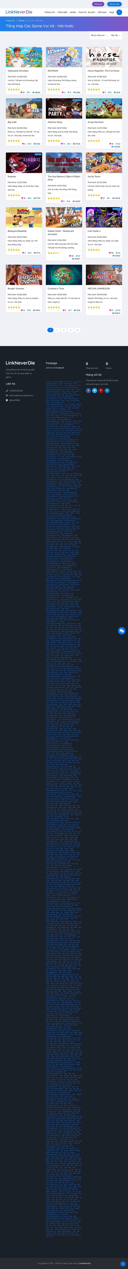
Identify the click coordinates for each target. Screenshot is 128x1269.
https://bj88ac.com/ (57, 742)
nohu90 (68, 563)
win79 (60, 468)
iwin (53, 432)
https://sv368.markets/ (52, 878)
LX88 (55, 865)
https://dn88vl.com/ (52, 1015)
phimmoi (53, 953)
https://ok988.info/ (51, 537)
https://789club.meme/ (53, 903)
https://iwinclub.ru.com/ (62, 434)
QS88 (76, 575)
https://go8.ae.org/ (60, 862)
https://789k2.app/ (64, 1015)
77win (74, 577)
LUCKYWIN (75, 1030)
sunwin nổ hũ (62, 762)
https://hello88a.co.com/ (71, 693)
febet (55, 970)
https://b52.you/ (75, 584)
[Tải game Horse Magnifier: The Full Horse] (104, 57)
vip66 (62, 395)
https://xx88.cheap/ (69, 1064)
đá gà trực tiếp (63, 785)
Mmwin (62, 757)
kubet (70, 383)
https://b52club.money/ (65, 485)
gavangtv (48, 410)
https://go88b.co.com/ (52, 562)
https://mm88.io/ (51, 419)
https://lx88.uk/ (63, 985)
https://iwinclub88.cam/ (65, 884)
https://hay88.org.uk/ (63, 813)
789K (55, 963)
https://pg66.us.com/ (52, 449)
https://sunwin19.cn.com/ (68, 442)
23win (68, 466)
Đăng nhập (114, 4)
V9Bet (68, 1051)
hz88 (65, 674)
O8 (75, 640)
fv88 (74, 991)
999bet (52, 835)
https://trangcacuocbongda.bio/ (67, 580)
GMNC (53, 502)
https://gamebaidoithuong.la (69, 631)
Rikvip (69, 432)
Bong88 (59, 483)
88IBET (62, 646)
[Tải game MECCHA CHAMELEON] (104, 275)
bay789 (64, 1087)
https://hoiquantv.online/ (53, 535)
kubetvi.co (49, 698)
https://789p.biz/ (51, 858)
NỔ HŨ (65, 550)
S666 (74, 766)
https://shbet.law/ (75, 518)
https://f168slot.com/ (52, 451)
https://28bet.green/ (52, 875)
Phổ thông (16, 84)
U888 (60, 620)
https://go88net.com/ (67, 595)
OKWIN (64, 1092)
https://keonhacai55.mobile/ (54, 588)
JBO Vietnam (78, 985)
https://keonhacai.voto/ (53, 462)
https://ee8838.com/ (56, 652)
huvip (47, 886)
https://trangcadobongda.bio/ (55, 522)
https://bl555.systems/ (72, 605)
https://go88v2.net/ (52, 807)
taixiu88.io (73, 661)
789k (52, 655)
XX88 (66, 406)
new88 (57, 798)
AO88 (51, 582)
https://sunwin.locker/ (57, 406)
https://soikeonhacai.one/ (53, 676)
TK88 (66, 772)
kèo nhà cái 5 (68, 792)
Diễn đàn (102, 12)
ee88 (56, 685)
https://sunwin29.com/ (52, 766)
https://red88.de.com (52, 871)
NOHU (67, 818)
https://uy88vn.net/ (52, 1087)
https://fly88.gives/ (67, 535)
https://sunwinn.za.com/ (70, 494)
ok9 (80, 415)
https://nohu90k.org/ (52, 1017)
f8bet (67, 513)
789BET (72, 513)
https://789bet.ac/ (64, 950)
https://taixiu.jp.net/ (65, 560)
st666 (71, 837)
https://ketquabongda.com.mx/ (67, 644)
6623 (80, 1058)
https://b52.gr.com (51, 1049)
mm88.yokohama (71, 899)
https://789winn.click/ (64, 931)
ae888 (74, 483)
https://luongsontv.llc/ (56, 674)
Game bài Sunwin (63, 1090)
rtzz (51, 965)
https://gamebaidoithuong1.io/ (55, 751)
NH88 (72, 1006)
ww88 (47, 653)
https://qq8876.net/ (52, 638)
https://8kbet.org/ (51, 470)
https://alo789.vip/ (51, 1038)
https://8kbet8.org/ (70, 520)
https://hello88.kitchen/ (53, 593)
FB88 (54, 614)
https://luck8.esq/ (67, 865)
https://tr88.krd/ (51, 1047)
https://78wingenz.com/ (53, 610)
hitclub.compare (64, 770)
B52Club (74, 563)
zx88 (78, 991)
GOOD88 (64, 1021)
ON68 (47, 723)
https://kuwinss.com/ (69, 933)
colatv (62, 400)
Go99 (66, 689)
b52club (53, 477)
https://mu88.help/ (56, 494)
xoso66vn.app (50, 850)
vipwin (53, 770)
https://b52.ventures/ (65, 768)
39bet (47, 802)
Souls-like (30, 186)
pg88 (77, 982)
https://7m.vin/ (73, 695)
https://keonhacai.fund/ (53, 395)
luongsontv (63, 408)
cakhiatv (54, 410)
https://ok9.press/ (51, 590)
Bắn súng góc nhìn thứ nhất (66, 244)
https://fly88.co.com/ (52, 620)
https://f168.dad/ (51, 622)
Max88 (75, 485)
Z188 (47, 582)
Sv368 (66, 453)
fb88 (67, 573)
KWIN (52, 893)
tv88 (62, 828)
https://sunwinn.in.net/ (52, 680)
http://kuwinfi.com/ (51, 888)
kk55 (64, 873)
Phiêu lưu (11, 132)
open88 (74, 449)
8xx (73, 417)
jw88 (47, 1042)
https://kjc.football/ (70, 481)
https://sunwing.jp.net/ (67, 700)
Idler (50, 193)
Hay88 (48, 642)
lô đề (56, 573)
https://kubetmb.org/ (59, 899)
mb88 (79, 625)
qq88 (70, 704)
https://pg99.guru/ (63, 1043)
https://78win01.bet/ (69, 607)
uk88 (75, 573)
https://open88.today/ (52, 453)
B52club (77, 539)
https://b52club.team (60, 554)
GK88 (76, 912)
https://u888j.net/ (61, 616)
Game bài (67, 522)
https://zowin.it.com (52, 712)
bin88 (47, 445)
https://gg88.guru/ (52, 612)
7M (67, 982)
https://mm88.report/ (73, 721)
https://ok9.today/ (55, 1008)
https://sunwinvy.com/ (61, 995)
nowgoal (57, 415)
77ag (64, 832)
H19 (55, 809)
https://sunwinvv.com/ (68, 712)
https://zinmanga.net (59, 382)
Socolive (70, 875)
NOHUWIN (55, 1053)
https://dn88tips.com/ (70, 935)
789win (48, 436)
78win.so (68, 528)
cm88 (63, 502)
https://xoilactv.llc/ (63, 815)
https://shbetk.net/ (51, 607)
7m (61, 415)
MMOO (74, 706)
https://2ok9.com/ (51, 507)
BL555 (58, 667)
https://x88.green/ (51, 637)
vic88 (70, 835)
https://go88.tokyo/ (64, 438)
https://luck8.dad (76, 680)
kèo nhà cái (68, 421)
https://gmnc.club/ (51, 665)
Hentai (73, 80)
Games (73, 12)
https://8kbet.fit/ (51, 968)
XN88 (53, 907)
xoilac (48, 406)
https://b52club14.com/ (53, 818)
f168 (64, 498)
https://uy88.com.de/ (70, 715)
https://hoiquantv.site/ (66, 533)
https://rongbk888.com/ (64, 419)
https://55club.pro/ (61, 706)
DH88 (75, 983)
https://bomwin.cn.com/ (53, 595)
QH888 (64, 826)
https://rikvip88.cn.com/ (73, 897)
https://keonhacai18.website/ (54, 532)
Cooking (70, 248)
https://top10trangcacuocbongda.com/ (60, 515)
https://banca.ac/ (66, 507)
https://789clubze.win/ (67, 479)
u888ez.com (54, 725)
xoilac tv (60, 383)
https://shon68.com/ (52, 1075)
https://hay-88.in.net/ (71, 697)
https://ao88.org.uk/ (65, 1094)
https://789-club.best (72, 757)
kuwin (78, 640)
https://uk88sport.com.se (67, 871)
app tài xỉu (62, 573)
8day (61, 543)
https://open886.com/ (65, 451)
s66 (47, 809)
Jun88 (65, 449)
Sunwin (60, 548)
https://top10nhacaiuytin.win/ (58, 417)
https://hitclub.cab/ (51, 584)
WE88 (52, 702)
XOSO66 (51, 809)
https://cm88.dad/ (65, 436)
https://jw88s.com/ (55, 882)
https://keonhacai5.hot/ (66, 749)
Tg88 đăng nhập (62, 691)
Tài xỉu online (78, 882)
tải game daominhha (60, 445)
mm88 (70, 1090)
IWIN (64, 389)
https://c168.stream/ (68, 914)
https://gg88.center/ (52, 547)
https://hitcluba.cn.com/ (69, 676)
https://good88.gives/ (52, 727)
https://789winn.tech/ (52, 937)
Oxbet (76, 1055)
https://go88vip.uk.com (58, 1023)
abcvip (51, 970)
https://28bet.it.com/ (52, 950)
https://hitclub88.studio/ (71, 736)
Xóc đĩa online (69, 430)
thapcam (70, 762)
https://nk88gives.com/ (65, 1036)
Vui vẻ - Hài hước (35, 20)
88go (47, 1090)
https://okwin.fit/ (67, 1085)
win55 (78, 805)
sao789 (52, 543)
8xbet (47, 702)
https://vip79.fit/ (76, 413)
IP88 (71, 1079)
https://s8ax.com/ (69, 1017)
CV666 (80, 1032)
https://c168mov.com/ (73, 620)
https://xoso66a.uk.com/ (53, 922)
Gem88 (67, 1055)
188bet (76, 1075)
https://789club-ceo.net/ (53, 586)
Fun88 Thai (77, 815)
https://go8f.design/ (52, 704)
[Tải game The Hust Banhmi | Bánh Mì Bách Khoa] (64, 162)
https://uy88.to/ (59, 850)
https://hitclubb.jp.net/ (67, 558)
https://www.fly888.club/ (70, 492)
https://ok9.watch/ (65, 578)
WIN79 (52, 1058)
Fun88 (66, 383)
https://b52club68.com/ (53, 597)
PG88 (59, 466)
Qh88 (70, 691)
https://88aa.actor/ (51, 485)
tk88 (73, 524)
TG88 (51, 865)
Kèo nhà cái (61, 648)
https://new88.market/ (58, 488)
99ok (65, 672)
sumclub (58, 635)
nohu (56, 668)
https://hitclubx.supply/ (53, 631)
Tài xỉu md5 (57, 959)
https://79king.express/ (53, 412)
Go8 (74, 1000)
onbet (47, 788)
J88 (64, 670)
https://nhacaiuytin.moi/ (53, 569)
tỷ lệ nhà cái (78, 653)
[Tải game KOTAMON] (64, 57)
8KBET (55, 698)
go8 (59, 627)
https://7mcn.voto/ (68, 575)
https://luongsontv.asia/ (53, 1068)
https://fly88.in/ (58, 817)
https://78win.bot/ (51, 490)
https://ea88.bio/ (51, 605)
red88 (66, 835)
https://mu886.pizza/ (70, 796)
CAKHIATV (64, 809)
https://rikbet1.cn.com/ (71, 597)
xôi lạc (69, 393)
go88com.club (69, 753)
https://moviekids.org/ (58, 633)
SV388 (68, 1006)
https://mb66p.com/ (75, 395)
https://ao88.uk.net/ (75, 772)
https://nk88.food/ (66, 922)
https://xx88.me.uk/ (52, 413)
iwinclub (76, 443)
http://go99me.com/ (74, 826)
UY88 (58, 708)
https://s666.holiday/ (52, 785)
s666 (52, 787)
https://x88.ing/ (54, 646)
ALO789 (77, 513)
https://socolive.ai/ (70, 828)
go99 (47, 625)
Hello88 (69, 807)
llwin (47, 873)
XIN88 (64, 882)
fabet (79, 573)
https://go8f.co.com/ (52, 998)
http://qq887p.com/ (63, 976)
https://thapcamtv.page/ (68, 1068)
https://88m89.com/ (72, 1023)
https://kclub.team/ (65, 427)
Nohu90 (58, 502)
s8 (66, 760)
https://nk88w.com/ (60, 886)
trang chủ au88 (73, 758)
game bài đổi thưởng (76, 698)
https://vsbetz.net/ (51, 852)
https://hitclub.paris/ (52, 1094)
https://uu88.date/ (55, 830)
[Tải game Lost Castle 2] (104, 217)
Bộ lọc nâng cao (98, 35)
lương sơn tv (61, 698)
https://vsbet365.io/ (64, 852)
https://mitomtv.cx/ (73, 824)
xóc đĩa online (50, 687)
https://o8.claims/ (75, 942)
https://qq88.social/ (68, 1012)
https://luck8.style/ (60, 856)
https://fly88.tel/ (51, 483)
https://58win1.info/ (54, 828)
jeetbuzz (48, 895)
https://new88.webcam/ (53, 539)
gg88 (51, 862)
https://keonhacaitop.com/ (66, 470)
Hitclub (69, 447)
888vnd (56, 993)
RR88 (72, 404)
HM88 (78, 706)
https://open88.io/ (51, 961)
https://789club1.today (53, 700)
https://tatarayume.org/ (67, 903)
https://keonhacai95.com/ (53, 473)
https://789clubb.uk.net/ (69, 556)
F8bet (51, 554)
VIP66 (58, 397)
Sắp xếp (114, 35)
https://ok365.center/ (67, 412)
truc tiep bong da (76, 382)
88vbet (52, 923)
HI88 (59, 1012)
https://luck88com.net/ (72, 987)
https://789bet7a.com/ (52, 740)
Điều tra (99, 302)
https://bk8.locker (63, 1010)
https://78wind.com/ (52, 524)
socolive (48, 393)
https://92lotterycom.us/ (53, 608)
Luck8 (72, 665)
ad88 (57, 918)
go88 (77, 391)
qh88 (62, 659)
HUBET (66, 848)
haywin (52, 764)
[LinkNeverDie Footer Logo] (20, 362)
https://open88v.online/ (67, 655)
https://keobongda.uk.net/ (61, 957)
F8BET (66, 788)
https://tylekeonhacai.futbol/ (54, 404)
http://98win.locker (59, 1045)
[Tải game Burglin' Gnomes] (24, 275)
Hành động (52, 132)
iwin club (66, 532)
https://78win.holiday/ (56, 944)
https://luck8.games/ (52, 867)
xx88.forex (74, 893)
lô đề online (53, 648)
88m (59, 978)
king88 (56, 905)
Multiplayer (37, 49)
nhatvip (48, 770)
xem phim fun (67, 483)
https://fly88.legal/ (55, 640)
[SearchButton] (119, 12)
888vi (52, 993)
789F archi (77, 1002)
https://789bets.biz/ (71, 610)
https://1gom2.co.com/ (67, 593)
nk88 (55, 713)
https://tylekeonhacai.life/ (66, 464)
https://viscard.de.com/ (53, 843)
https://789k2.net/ (61, 893)
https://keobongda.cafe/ (53, 487)
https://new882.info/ (52, 832)
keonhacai (49, 663)
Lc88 (78, 644)
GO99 (75, 648)
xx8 (54, 918)
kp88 (60, 998)
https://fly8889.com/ (65, 547)
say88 (60, 728)
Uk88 (80, 1055)
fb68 (77, 1088)
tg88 (52, 618)
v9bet (74, 393)
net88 (70, 500)
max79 (78, 871)
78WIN (48, 839)
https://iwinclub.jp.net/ (52, 558)
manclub (48, 502)
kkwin (67, 888)
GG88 (51, 445)
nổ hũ (60, 447)
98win (75, 638)
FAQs (111, 12)
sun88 (76, 1051)
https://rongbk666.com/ (53, 421)
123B (61, 837)
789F (47, 833)
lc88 (57, 848)
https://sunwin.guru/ (60, 582)
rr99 (55, 1090)
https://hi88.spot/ (51, 987)
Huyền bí (56, 302)
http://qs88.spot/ (51, 927)
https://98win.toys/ (62, 858)
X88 (72, 882)
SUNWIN (72, 633)
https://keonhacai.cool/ (63, 526)
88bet (57, 670)
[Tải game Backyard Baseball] (24, 217)
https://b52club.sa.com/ (53, 442)
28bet (70, 728)
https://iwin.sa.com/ (52, 438)
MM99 (67, 850)
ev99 (59, 659)
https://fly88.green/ (66, 530)
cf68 (52, 803)
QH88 (60, 933)
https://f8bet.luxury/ (52, 1062)
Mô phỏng (30, 80)
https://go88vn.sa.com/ (53, 517)
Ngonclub (59, 498)
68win (70, 674)
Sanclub (67, 503)
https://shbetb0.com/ (56, 520)
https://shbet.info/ (52, 577)
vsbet (71, 573)
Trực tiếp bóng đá (57, 393)
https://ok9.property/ (58, 528)
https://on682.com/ (64, 803)
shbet (59, 637)
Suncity (48, 1013)
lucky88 (62, 772)
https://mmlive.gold (63, 629)
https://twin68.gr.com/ (52, 822)
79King (70, 505)
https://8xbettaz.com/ (57, 689)
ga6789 (52, 545)
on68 (51, 762)
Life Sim (11, 80)
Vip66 (66, 395)
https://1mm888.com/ (52, 1066)
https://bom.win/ (51, 498)
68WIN (77, 723)
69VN (59, 980)
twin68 (48, 706)
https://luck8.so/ (51, 667)
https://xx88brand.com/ (71, 440)
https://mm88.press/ (52, 440)
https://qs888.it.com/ (52, 920)
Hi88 (47, 1085)
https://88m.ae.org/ (64, 777)
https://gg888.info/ (51, 972)
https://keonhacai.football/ (54, 389)
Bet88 (64, 455)
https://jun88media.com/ (53, 901)
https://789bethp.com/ (61, 618)
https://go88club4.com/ (53, 503)
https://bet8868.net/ (67, 1002)
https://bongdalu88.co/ (53, 500)
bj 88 (77, 712)
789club (75, 473)
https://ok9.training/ (52, 914)
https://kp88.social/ (67, 667)
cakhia (72, 603)
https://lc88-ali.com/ (52, 738)
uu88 (63, 487)
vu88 (74, 783)
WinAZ (76, 923)
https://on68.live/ (54, 873)
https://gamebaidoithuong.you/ (55, 513)
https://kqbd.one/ (66, 569)
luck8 (75, 627)
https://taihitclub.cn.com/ (68, 517)
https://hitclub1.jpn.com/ (53, 745)
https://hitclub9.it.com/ (65, 702)
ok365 (68, 832)
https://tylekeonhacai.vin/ (53, 565)
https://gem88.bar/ (64, 413)
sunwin (61, 385)
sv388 (75, 383)
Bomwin (63, 472)
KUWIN (62, 818)
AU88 (50, 758)
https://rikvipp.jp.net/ (52, 560)
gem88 (48, 464)
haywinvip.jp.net (50, 755)
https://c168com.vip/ (52, 929)
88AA (78, 845)
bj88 (47, 528)
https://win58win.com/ (52, 1000)
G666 (73, 832)
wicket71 (54, 895)
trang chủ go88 (54, 772)
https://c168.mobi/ (68, 1019)
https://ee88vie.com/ (70, 385)
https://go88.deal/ (51, 460)
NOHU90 (64, 635)
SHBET (74, 427)
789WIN (64, 968)
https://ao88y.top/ (61, 1034)
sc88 (59, 507)
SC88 (47, 578)
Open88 (48, 708)
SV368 (62, 822)
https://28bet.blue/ (71, 488)
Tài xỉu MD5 (58, 432)
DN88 (51, 682)
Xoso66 (61, 398)
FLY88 (59, 455)
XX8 (60, 787)
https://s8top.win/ (66, 974)
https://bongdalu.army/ (64, 567)
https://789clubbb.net (62, 1057)
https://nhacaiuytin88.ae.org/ (59, 802)
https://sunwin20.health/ (53, 908)
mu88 (56, 627)
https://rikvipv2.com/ (66, 747)
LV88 (64, 905)
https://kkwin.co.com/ (52, 730)
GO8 (54, 965)
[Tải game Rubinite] (24, 162)
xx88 (68, 404)
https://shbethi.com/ (63, 518)
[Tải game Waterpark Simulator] (24, 57)
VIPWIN (71, 858)
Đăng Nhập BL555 (76, 993)
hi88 (47, 1021)
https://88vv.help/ (51, 931)
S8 (70, 650)
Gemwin (63, 586)
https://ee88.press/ (76, 1043)
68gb (79, 623)
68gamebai (69, 708)
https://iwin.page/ (63, 584)
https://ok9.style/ (70, 878)
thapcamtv (78, 404)
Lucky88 (66, 912)
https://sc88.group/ (71, 457)
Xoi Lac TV (65, 997)
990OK (78, 1062)
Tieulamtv (64, 781)
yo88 (51, 548)
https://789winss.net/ (64, 1030)
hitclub (68, 391)
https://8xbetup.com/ (66, 1066)
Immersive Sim (54, 84)
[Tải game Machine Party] (64, 108)
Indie (50, 80)
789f (61, 730)
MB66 (65, 398)
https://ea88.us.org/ (67, 843)
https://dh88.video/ (66, 657)
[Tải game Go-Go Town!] (104, 162)
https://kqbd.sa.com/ (60, 1072)
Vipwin (77, 734)
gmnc (75, 612)
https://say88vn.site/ (62, 764)
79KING (61, 481)
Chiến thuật (99, 186)
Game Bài (49, 697)
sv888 (68, 886)
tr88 (57, 770)
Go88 (52, 415)
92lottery (64, 1047)
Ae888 (66, 740)
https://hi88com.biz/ (52, 728)
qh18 (56, 880)
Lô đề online (67, 548)
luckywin (63, 721)
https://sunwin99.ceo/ (63, 458)
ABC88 (74, 807)
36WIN (75, 811)
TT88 (72, 863)
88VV (62, 697)
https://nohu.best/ (51, 863)
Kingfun (56, 723)
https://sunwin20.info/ (52, 869)
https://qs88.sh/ (75, 957)
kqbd (69, 468)
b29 (59, 552)
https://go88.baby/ (73, 582)
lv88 (54, 848)
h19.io (73, 847)
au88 (51, 625)
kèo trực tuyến (69, 653)
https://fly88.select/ (65, 524)
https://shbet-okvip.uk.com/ (73, 822)
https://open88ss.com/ (66, 1062)
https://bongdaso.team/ (69, 565)
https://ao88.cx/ (51, 781)
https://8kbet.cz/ (56, 967)
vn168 (64, 685)
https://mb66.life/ (73, 398)
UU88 (70, 646)
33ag (70, 854)
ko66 (54, 813)
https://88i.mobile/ (51, 777)
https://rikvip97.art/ (68, 425)
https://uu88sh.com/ (70, 910)
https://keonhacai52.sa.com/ (54, 1073)
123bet (72, 770)
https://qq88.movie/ (55, 1085)
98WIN (76, 839)
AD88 (63, 787)
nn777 (68, 455)
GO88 (80, 457)
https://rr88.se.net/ (56, 428)
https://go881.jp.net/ (52, 496)
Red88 (57, 1055)
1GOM (64, 432)
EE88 (75, 530)
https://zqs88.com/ (51, 942)
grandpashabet (67, 775)
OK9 (70, 509)
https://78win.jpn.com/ (52, 940)
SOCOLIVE (71, 809)
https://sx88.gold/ (51, 659)
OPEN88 (71, 453)
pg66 (75, 875)
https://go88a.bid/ (66, 743)
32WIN (67, 923)
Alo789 (65, 393)
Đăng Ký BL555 (70, 989)
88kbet (52, 935)
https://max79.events (56, 1060)
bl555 (58, 653)
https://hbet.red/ (51, 719)
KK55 (78, 607)
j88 (61, 727)
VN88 (63, 867)
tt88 (75, 625)
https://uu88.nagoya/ (52, 710)
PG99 (73, 447)
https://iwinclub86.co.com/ (53, 563)
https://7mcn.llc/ (76, 526)
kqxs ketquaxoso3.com (71, 387)
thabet (71, 543)
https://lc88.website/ (52, 775)
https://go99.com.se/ (64, 863)
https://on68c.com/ (65, 798)
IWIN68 (48, 603)
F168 (47, 511)
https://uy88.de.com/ (68, 668)
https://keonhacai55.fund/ (64, 642)
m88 (73, 805)
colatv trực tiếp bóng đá (53, 400)
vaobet (62, 457)
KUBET (48, 1025)
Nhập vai (21, 186)
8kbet (47, 428)
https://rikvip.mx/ (56, 678)
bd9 (70, 895)
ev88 (47, 548)
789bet (77, 603)
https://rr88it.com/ (51, 479)
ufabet (68, 382)
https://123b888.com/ (70, 652)
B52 (52, 464)
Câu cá (108, 186)
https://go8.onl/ (67, 779)
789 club (54, 734)
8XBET (48, 678)
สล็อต (77, 479)
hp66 (47, 629)
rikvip (63, 391)
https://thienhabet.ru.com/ (54, 492)
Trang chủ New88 (66, 1038)
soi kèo (69, 410)
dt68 (47, 458)
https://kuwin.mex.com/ (53, 952)
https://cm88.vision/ (75, 487)
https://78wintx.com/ (52, 550)
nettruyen (49, 382)
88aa (71, 976)
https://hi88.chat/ (69, 588)
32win (62, 869)
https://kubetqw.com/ (56, 796)
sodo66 (48, 742)
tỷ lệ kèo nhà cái (72, 571)
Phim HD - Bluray (87, 12)
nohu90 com (54, 985)
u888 (62, 614)
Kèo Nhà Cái (63, 723)
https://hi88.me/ (51, 530)
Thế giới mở (20, 80)
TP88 (58, 948)
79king (51, 511)
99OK (70, 1000)
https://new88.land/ (68, 830)
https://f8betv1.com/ (71, 1004)
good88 (52, 912)
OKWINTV (75, 835)
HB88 (66, 983)
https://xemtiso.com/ (63, 892)
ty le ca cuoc (56, 430)
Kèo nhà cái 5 (78, 430)
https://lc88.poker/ (51, 1043)
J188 (47, 713)
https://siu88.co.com (52, 860)
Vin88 (62, 736)
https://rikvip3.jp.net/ (52, 749)
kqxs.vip (73, 713)
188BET (52, 592)
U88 (65, 824)
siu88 (56, 545)
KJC (69, 417)
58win (67, 552)
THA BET (54, 1010)
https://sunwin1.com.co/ (53, 743)
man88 (56, 1019)
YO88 (47, 1058)
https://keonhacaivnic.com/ (58, 661)
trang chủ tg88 (56, 760)
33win (68, 498)
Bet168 (64, 466)
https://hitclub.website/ (53, 423)
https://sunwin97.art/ (52, 427)
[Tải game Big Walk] (24, 108)
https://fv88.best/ (51, 997)
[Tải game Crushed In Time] (64, 275)
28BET (51, 892)
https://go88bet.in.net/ (53, 757)
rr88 (65, 545)
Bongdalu (63, 571)
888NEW (53, 642)
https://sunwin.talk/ (52, 447)
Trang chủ (49, 12)
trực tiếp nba (62, 410)
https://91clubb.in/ (51, 691)
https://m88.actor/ (51, 732)
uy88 (52, 603)
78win (79, 385)
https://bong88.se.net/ (52, 571)
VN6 (47, 948)
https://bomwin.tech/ (52, 425)
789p (77, 880)
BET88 (68, 794)
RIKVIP (72, 434)
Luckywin (57, 650)
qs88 (67, 650)
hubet (52, 685)
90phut (60, 607)
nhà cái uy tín (50, 387)
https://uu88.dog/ (76, 908)
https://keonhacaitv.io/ (68, 719)
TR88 (74, 890)
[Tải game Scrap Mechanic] (104, 108)
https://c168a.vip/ (51, 1081)
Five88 (62, 1055)
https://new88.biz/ (51, 466)
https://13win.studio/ (72, 856)
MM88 (74, 406)
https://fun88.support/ (57, 1088)
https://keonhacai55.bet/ (53, 391)
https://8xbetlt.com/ (52, 599)
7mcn (62, 430)
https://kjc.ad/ (50, 890)
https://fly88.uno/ (51, 457)
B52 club (78, 432)
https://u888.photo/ (71, 614)
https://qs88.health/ (52, 841)
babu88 (65, 895)
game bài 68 (72, 1047)
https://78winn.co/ (51, 1030)
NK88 (59, 625)
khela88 (60, 895)
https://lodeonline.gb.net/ (66, 496)
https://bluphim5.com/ (52, 408)
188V (51, 980)
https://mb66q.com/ (52, 398)
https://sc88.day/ (75, 590)
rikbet (47, 661)
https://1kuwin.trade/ (52, 805)
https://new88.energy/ (71, 841)
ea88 (75, 1040)
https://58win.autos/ (60, 682)
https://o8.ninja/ (51, 526)
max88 (48, 434)
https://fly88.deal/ (51, 580)
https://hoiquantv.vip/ (52, 533)
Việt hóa (38, 51)
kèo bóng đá (61, 987)
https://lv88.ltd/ (54, 657)
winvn (62, 740)
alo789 (48, 792)
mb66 (79, 541)
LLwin (58, 719)
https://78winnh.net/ (67, 397)
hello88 (48, 877)
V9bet (64, 468)
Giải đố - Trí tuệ (100, 80)
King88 (64, 959)
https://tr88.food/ (51, 897)
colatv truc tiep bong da (73, 400)
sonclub (48, 1023)
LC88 (74, 646)
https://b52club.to (71, 623)
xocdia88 (67, 680)
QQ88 (54, 976)
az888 (66, 766)
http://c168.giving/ (51, 693)
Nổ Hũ (68, 862)
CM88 (78, 483)
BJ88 (61, 918)
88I (71, 599)
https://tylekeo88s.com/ (53, 790)
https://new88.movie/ (72, 502)
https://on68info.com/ (52, 824)
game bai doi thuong (75, 1008)
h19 (58, 457)
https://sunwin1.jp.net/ (71, 751)
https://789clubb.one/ (66, 443)
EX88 (47, 845)
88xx (55, 625)
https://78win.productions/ (54, 916)
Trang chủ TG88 (68, 1025)
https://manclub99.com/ (53, 472)
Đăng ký (98, 4)
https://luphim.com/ (52, 481)
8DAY (61, 1053)
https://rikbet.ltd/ (66, 423)
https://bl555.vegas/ (61, 1070)
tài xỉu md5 (53, 1079)
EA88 (72, 723)
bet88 (74, 421)
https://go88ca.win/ (52, 1028)
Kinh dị (90, 80)
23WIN (53, 706)
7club (63, 1051)
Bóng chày (16, 244)
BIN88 (48, 415)
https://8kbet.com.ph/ (56, 820)
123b (66, 627)
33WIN (70, 635)
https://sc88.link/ (51, 721)
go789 (78, 1047)
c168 (60, 550)
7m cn (64, 1049)
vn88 (57, 697)
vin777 (59, 1051)
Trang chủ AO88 (50, 1032)
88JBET (64, 946)
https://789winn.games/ (53, 974)
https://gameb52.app (52, 695)
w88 (60, 668)
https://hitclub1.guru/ (52, 768)
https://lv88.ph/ (70, 952)
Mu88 (56, 1058)
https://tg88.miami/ (73, 946)
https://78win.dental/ (52, 1027)
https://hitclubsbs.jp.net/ (65, 460)
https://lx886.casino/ (63, 927)
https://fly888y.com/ (62, 755)
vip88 (72, 1051)
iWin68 (72, 755)
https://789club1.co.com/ (67, 562)
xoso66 (79, 389)
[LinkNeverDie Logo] (19, 12)
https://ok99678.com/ (64, 577)
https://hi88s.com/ (51, 455)
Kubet (75, 710)
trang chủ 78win (61, 1081)
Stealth (35, 298)
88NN (60, 860)
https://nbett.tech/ (51, 1036)
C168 (66, 505)
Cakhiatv (61, 938)
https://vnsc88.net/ (73, 616)
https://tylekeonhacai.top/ (54, 556)
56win (75, 1079)
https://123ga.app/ (65, 877)
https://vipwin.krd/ (75, 1045)
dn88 (78, 702)
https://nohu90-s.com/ (66, 907)
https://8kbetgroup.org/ (69, 967)
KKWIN (62, 923)
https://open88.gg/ (55, 989)
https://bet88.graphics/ (53, 505)
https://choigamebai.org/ (70, 415)
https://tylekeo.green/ (73, 511)
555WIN (78, 989)
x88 (73, 547)
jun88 (60, 537)
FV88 (72, 734)
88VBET (70, 991)
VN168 (62, 680)
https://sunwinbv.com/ (52, 1083)
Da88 (71, 1055)
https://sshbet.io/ (51, 518)
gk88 (47, 648)
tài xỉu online (69, 475)
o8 (50, 528)
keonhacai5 (49, 1072)
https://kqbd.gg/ (59, 833)
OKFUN (58, 946)
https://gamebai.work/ (52, 509)
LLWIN (75, 505)
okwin (61, 935)
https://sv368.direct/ (52, 385)
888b (57, 877)
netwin (48, 1034)
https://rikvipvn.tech (69, 1060)
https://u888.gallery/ (52, 715)
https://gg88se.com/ (74, 773)
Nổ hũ (77, 496)
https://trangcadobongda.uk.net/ (56, 623)
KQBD (60, 970)
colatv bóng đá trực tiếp (57, 402)
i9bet (74, 477)
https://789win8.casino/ (65, 638)
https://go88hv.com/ (68, 678)
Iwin (51, 468)
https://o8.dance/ (63, 942)
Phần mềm (62, 12)
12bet (66, 1088)
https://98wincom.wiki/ (52, 1098)
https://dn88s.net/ (55, 779)
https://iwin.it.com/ (66, 745)
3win (74, 997)
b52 (65, 404)
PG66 (58, 721)
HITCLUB (73, 637)
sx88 (51, 1042)
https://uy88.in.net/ (52, 717)
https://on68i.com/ (51, 794)
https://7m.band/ (51, 567)
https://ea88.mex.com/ (65, 717)
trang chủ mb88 (62, 758)
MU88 (77, 522)
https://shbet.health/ (52, 672)
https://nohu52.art (76, 732)
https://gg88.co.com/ (71, 462)
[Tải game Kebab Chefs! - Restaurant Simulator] (64, 217)
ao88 (47, 545)
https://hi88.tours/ (67, 811)
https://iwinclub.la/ (52, 383)
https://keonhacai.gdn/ (53, 443)
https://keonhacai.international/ (70, 601)
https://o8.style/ (72, 545)
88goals (48, 432)
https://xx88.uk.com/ (61, 773)
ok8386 (78, 719)
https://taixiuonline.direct (53, 800)
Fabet (52, 1055)
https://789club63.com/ (53, 747)
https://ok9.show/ (60, 687)
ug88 (70, 766)
